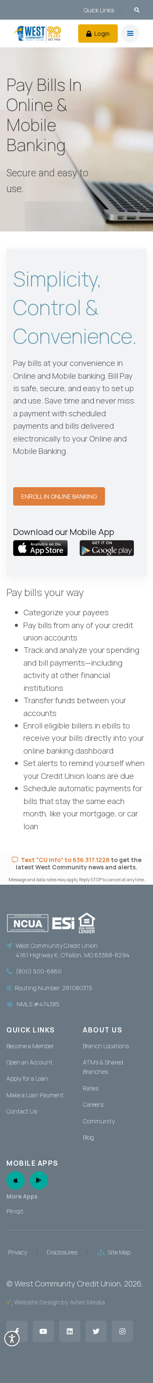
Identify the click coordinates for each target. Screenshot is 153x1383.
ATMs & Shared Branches (103, 1067)
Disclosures (62, 1252)
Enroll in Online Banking (59, 496)
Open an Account (29, 1062)
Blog (88, 1137)
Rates (90, 1088)
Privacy (17, 1252)
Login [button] (101, 33)
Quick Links (99, 10)
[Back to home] (37, 33)
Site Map (117, 1252)
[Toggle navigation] (130, 33)
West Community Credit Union (67, 1283)
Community (99, 1121)
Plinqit (14, 1211)
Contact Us (21, 1111)
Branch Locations (106, 1046)
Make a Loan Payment (35, 1095)
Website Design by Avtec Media (59, 1302)
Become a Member (30, 1046)
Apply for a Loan (27, 1078)
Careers (93, 1104)
